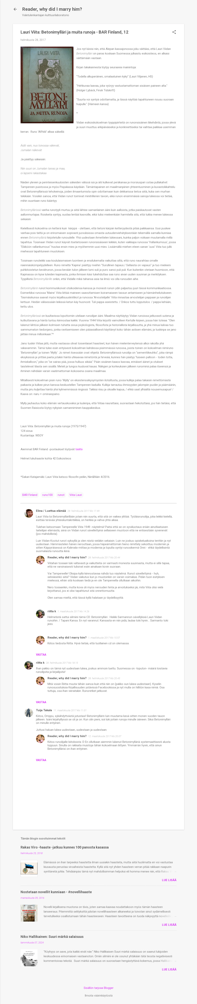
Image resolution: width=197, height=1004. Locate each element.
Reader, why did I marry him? (52, 9)
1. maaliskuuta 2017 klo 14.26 (73, 611)
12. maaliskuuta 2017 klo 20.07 (104, 736)
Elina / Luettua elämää (51, 511)
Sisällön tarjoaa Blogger (99, 988)
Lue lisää (169, 880)
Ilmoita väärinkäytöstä (99, 995)
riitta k (52, 611)
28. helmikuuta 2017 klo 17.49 (83, 510)
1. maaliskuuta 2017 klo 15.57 (104, 637)
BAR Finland (29, 495)
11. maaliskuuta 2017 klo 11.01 (70, 710)
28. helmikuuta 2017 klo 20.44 (104, 557)
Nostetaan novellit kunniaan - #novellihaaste (56, 892)
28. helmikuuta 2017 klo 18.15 (62, 662)
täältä (79, 449)
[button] (174, 32)
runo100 (47, 495)
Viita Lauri (75, 495)
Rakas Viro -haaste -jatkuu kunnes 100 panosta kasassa (65, 847)
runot (61, 495)
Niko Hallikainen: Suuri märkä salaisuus (52, 937)
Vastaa (41, 654)
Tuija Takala (44, 710)
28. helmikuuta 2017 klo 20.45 (104, 678)
